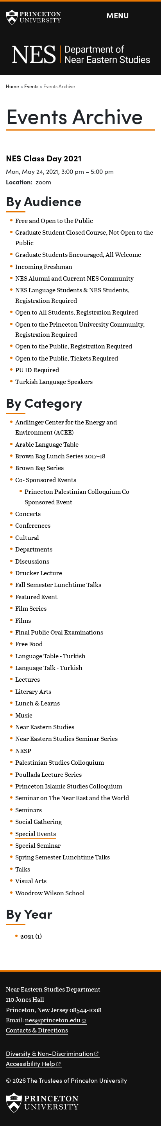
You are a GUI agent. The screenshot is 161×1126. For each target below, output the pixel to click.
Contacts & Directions (37, 1029)
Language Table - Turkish (50, 655)
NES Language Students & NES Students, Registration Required (72, 294)
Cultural (27, 537)
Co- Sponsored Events (45, 479)
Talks (22, 868)
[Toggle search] (150, 15)
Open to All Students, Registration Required (76, 312)
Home (12, 86)
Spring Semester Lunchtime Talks (62, 856)
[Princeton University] (37, 17)
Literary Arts (33, 691)
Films (23, 620)
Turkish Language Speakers (54, 381)
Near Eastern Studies (44, 726)
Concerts (28, 513)
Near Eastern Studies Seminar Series (66, 738)
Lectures (27, 679)
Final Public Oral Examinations (59, 632)
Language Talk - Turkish (48, 667)
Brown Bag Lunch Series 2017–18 (60, 455)
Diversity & (49, 1053)
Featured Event (36, 596)
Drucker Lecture (38, 572)
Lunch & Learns (37, 702)
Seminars (28, 809)
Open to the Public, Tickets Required (66, 358)
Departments (33, 548)
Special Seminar (38, 845)
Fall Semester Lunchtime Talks (58, 584)
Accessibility (30, 1063)
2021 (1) (31, 936)
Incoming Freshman (43, 266)
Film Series (31, 608)
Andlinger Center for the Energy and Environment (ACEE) (66, 427)
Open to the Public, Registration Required (73, 345)
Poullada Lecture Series (48, 774)
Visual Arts (31, 880)
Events (31, 86)
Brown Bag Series (39, 467)
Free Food (29, 643)
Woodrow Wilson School (50, 892)
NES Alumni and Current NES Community (74, 278)
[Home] (80, 58)
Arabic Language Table (47, 444)
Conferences (32, 525)
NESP (23, 750)
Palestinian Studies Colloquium (59, 762)
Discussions (32, 561)
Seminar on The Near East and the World (72, 797)
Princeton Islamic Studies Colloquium (68, 785)
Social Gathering (38, 821)
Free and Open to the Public (54, 220)
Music (23, 715)
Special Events (35, 833)
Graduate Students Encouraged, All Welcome (78, 254)
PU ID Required (37, 369)
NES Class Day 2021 (43, 158)
